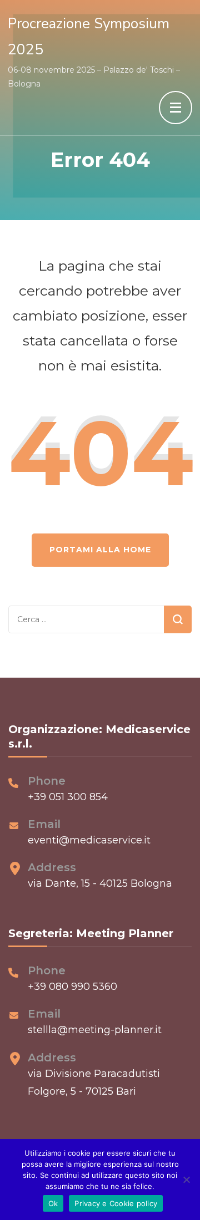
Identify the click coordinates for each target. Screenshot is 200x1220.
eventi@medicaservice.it (89, 840)
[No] (186, 1179)
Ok (53, 1203)
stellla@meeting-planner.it (95, 1030)
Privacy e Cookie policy (115, 1203)
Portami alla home (100, 550)
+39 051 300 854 (68, 797)
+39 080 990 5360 (72, 986)
